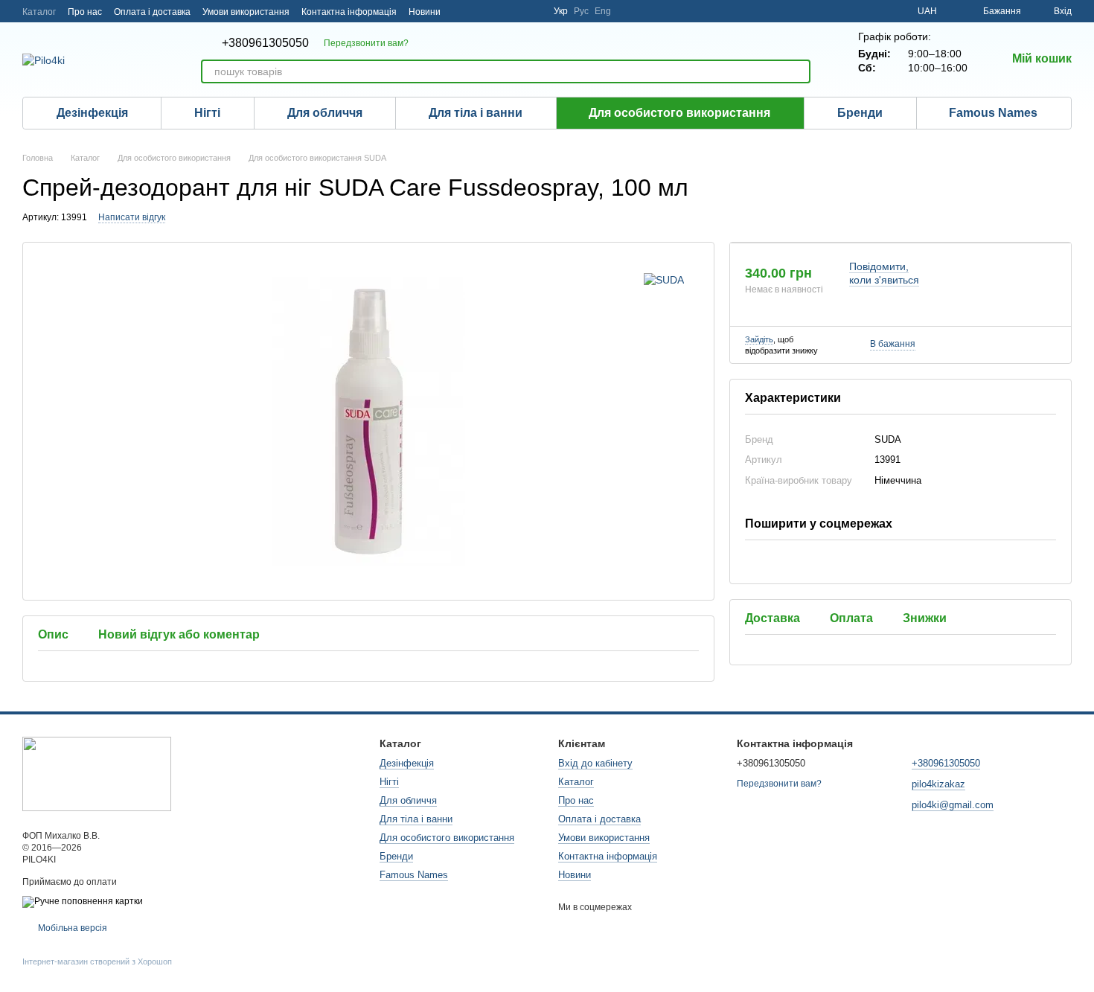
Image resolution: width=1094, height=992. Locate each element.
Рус (581, 11)
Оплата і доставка (152, 12)
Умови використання (246, 12)
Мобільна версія (71, 928)
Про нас (85, 12)
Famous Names (993, 112)
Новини (425, 12)
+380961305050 (265, 43)
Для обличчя (324, 112)
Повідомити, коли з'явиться (884, 273)
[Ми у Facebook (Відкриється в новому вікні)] (497, 11)
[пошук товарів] (798, 71)
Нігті (207, 112)
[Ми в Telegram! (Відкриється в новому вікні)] (479, 11)
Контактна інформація (349, 12)
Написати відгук (131, 217)
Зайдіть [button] (759, 340)
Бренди (860, 112)
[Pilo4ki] (96, 773)
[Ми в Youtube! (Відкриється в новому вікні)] (515, 11)
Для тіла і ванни (475, 112)
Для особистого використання (679, 112)
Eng (603, 11)
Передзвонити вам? (366, 43)
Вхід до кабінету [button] (595, 763)
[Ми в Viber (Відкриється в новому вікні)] (533, 11)
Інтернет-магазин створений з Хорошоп (97, 961)
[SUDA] (664, 279)
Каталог (39, 12)
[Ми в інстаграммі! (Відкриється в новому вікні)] (461, 11)
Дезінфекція (92, 112)
